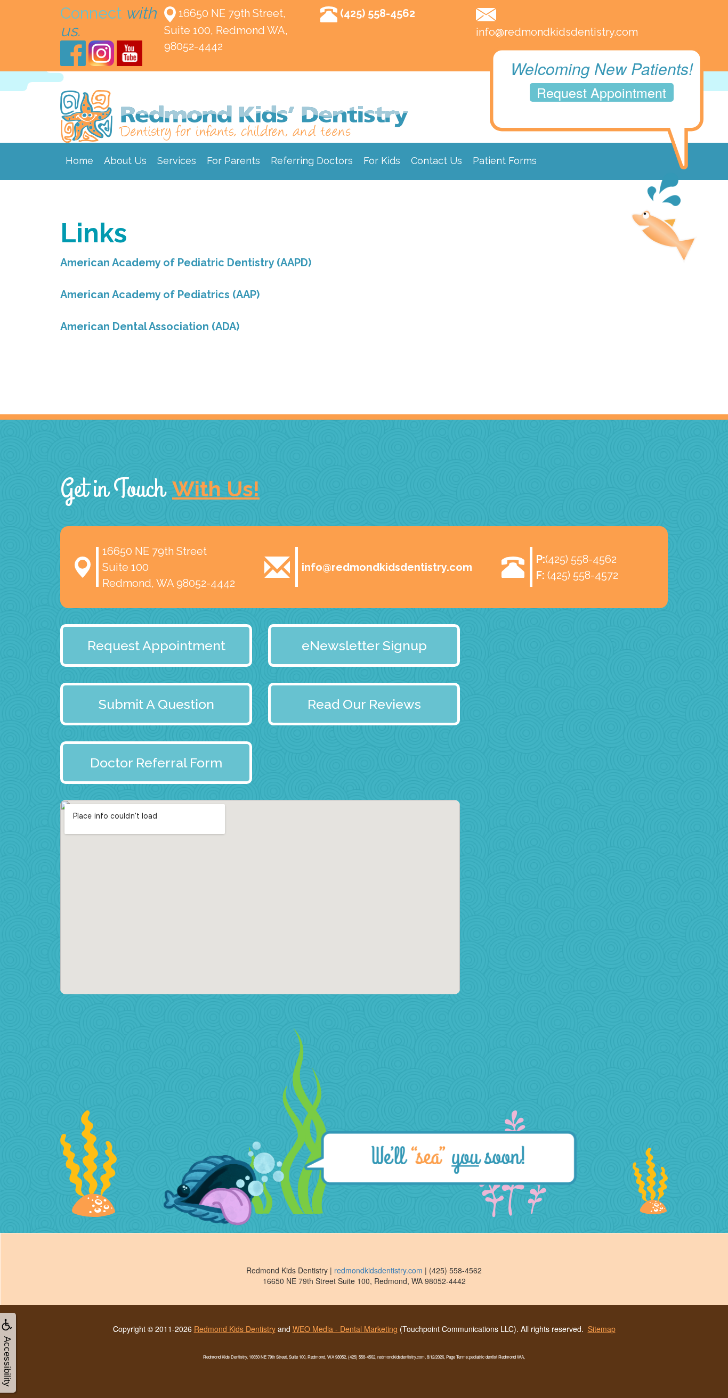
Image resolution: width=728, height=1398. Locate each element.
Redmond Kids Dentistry (235, 1328)
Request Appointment (601, 92)
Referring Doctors (312, 160)
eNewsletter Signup (364, 645)
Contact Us (436, 160)
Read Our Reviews (364, 704)
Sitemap (602, 1328)
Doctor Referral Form (156, 763)
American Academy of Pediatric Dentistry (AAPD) (185, 262)
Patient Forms (505, 160)
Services (176, 160)
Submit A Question (156, 704)
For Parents (233, 160)
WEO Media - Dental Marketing (345, 1328)
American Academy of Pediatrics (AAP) (160, 294)
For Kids (381, 160)
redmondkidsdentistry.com (378, 1270)
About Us (125, 160)
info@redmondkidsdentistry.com (557, 32)
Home (79, 160)
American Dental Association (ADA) (149, 326)
